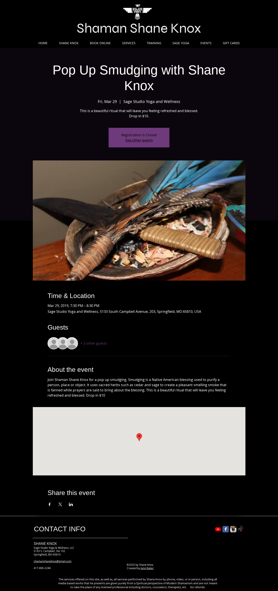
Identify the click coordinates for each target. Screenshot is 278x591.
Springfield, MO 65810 (47, 554)
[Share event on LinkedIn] (71, 504)
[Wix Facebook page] (225, 529)
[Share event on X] (60, 504)
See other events (139, 140)
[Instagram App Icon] (233, 529)
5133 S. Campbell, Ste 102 (49, 551)
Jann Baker (147, 568)
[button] (68, 42)
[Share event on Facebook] (50, 504)
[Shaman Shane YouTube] (218, 529)
